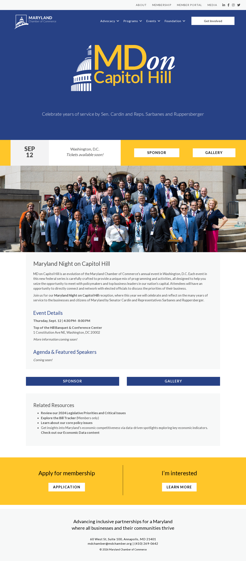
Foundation (173, 21)
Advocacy (107, 21)
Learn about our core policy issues (66, 423)
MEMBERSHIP (161, 5)
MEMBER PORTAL (189, 5)
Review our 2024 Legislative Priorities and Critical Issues (83, 413)
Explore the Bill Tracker (58, 418)
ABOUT (141, 5)
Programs (130, 21)
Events (151, 21)
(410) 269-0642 (146, 543)
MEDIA (212, 5)
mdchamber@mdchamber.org (110, 543)
